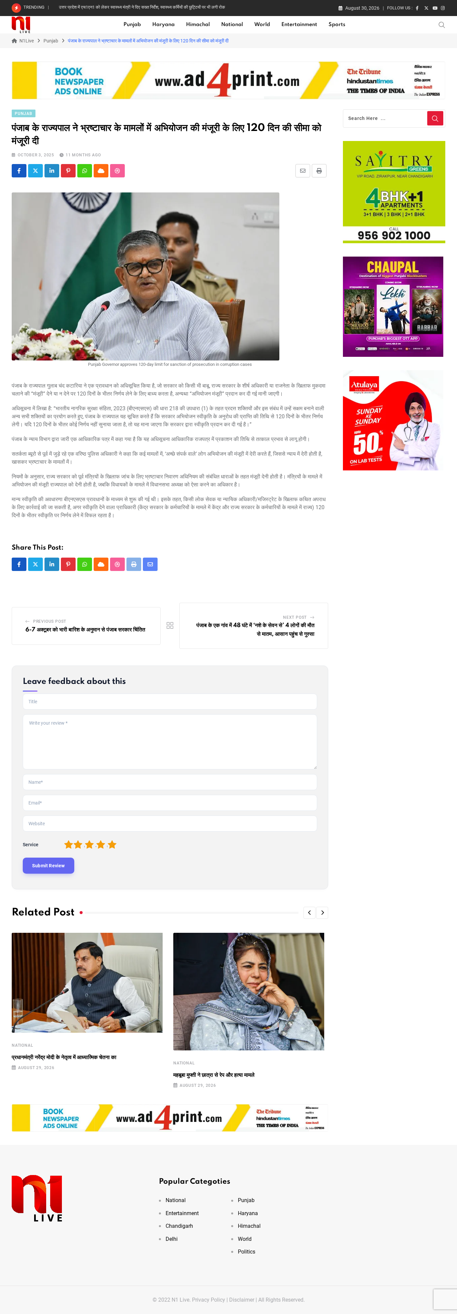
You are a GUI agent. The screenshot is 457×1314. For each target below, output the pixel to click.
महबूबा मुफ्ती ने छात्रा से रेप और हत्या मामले (214, 1075)
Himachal (198, 24)
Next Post (295, 617)
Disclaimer (241, 1300)
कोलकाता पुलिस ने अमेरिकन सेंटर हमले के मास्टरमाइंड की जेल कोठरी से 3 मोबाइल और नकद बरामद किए (139, 7)
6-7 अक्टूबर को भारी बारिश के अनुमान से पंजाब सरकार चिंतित (85, 630)
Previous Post (49, 621)
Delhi (172, 1239)
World (262, 24)
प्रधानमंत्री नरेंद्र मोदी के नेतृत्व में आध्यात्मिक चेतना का (64, 1057)
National (232, 24)
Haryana (163, 24)
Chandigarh (179, 1226)
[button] (309, 913)
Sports (337, 24)
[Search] (442, 24)
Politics (246, 1252)
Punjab (132, 24)
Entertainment (299, 24)
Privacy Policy (208, 1300)
